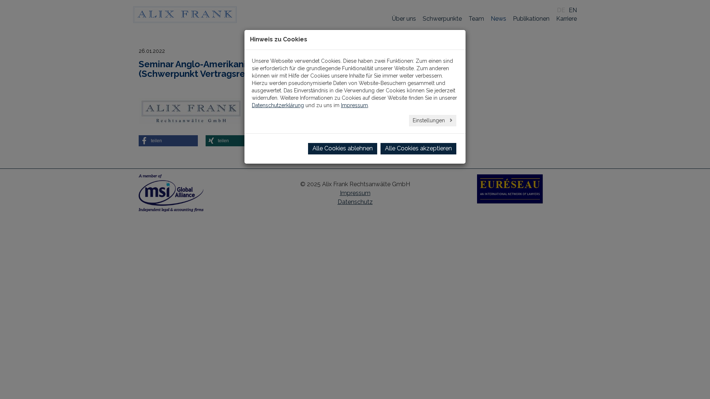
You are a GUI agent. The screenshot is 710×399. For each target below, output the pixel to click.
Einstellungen (429, 120)
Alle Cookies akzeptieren (418, 148)
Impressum (354, 105)
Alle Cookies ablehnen (342, 148)
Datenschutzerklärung (278, 105)
